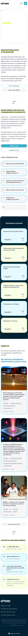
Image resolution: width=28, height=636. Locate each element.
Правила (4, 623)
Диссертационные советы (8, 611)
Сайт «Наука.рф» (14, 86)
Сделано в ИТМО (15, 633)
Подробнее (8, 239)
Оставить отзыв (14, 150)
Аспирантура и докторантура (9, 608)
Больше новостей (14, 524)
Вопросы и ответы (6, 605)
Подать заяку (14, 146)
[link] (6, 403)
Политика (5, 625)
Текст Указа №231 (14, 90)
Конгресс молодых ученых (8, 615)
